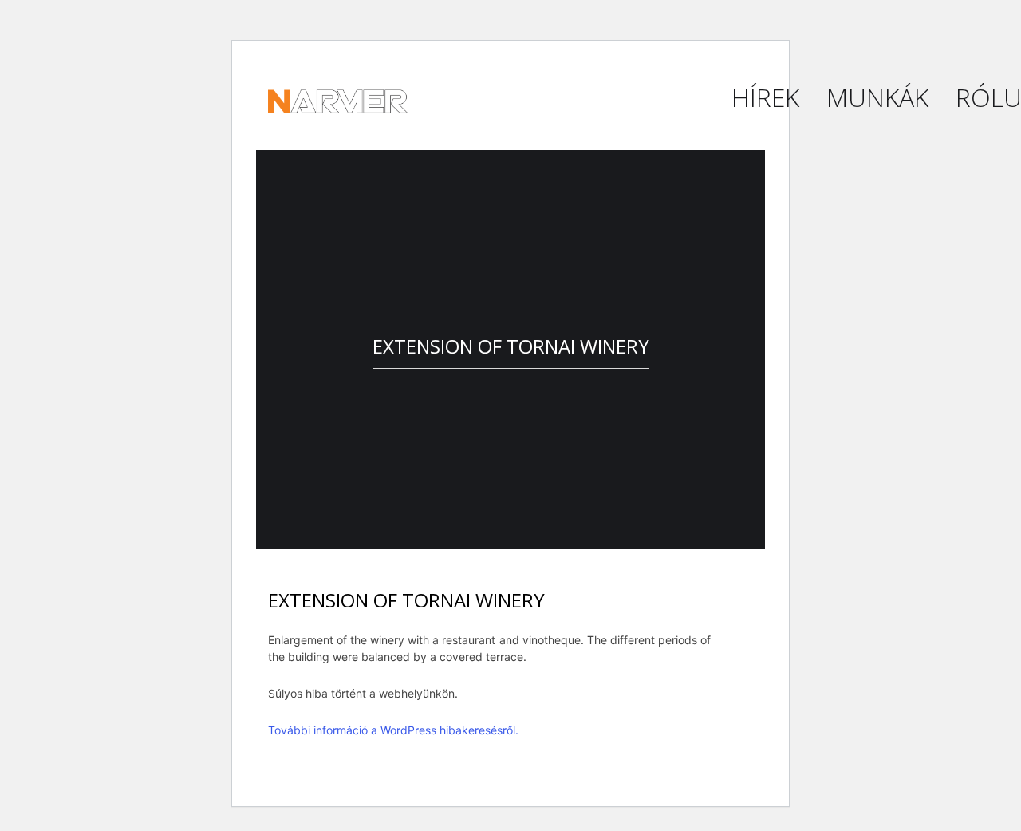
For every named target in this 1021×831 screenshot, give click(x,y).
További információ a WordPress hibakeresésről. (393, 730)
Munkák (877, 97)
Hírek (765, 97)
